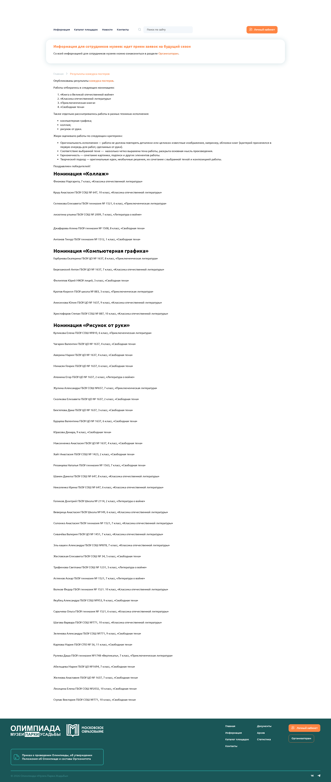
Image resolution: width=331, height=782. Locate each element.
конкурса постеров (101, 80)
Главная (58, 73)
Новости (107, 29)
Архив (261, 732)
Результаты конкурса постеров (90, 73)
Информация (61, 29)
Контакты (123, 29)
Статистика (264, 739)
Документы (264, 726)
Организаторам (168, 53)
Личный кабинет (264, 29)
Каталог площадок (86, 29)
